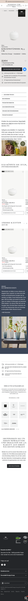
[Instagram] (4, 564)
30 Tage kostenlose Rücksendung (16, 1)
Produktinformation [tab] (8, 102)
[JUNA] (14, 423)
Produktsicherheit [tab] (7, 115)
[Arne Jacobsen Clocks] (23, 414)
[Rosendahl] (23, 406)
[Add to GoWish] (25, 69)
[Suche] (23, 5)
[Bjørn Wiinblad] (5, 423)
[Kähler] (5, 406)
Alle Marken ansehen (8, 429)
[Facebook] (2, 564)
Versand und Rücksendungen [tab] (10, 111)
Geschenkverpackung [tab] (8, 107)
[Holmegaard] (14, 414)
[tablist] (14, 105)
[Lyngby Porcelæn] (14, 406)
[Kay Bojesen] (5, 414)
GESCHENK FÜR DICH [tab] (9, 94)
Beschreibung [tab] (6, 98)
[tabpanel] (14, 139)
